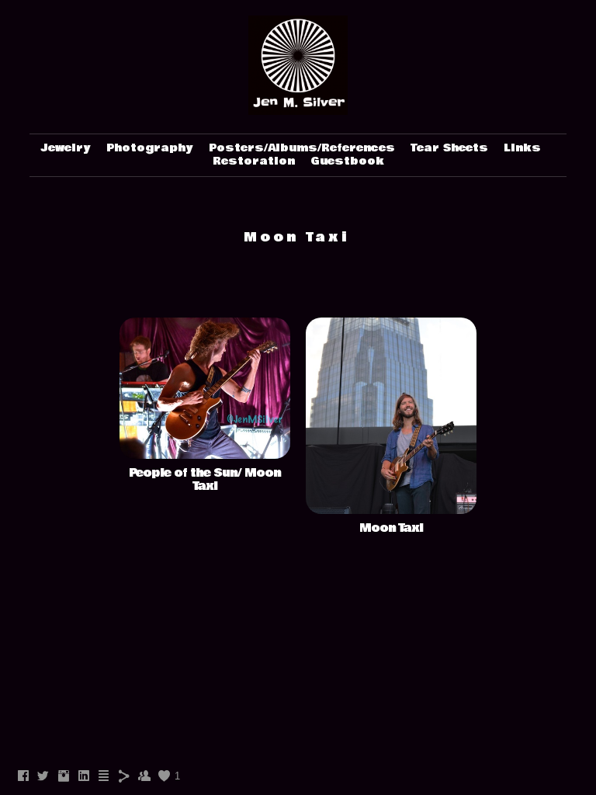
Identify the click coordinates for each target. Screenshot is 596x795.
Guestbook (347, 161)
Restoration (254, 161)
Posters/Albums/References (302, 148)
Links (522, 148)
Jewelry (65, 148)
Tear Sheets (449, 148)
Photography (149, 148)
